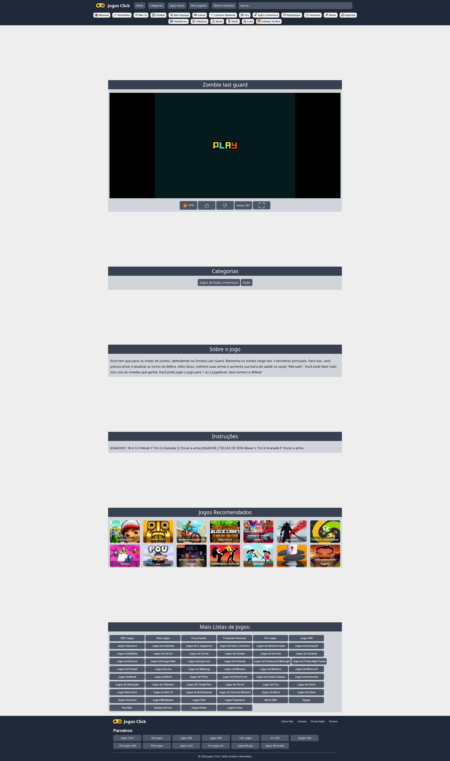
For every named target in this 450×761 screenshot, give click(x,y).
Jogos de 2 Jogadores (199, 645)
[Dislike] (225, 205)
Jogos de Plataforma (234, 676)
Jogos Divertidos (127, 692)
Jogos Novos (177, 5)
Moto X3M (271, 700)
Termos (333, 721)
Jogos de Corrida (270, 653)
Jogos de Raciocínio (306, 676)
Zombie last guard (225, 84)
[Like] (207, 205)
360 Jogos (156, 738)
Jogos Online (199, 707)
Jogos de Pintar (198, 676)
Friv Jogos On (216, 745)
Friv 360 (274, 738)
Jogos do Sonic (306, 692)
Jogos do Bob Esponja (199, 692)
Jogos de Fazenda (235, 661)
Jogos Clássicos (127, 645)
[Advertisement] (225, 52)
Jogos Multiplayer (162, 700)
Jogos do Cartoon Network (235, 692)
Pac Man (127, 707)
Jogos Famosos (127, 700)
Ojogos (306, 700)
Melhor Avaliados (224, 5)
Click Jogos (163, 638)
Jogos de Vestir (306, 684)
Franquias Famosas (234, 638)
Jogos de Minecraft (306, 669)
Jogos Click (127, 738)
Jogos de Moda (127, 676)
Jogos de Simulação (127, 684)
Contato (302, 721)
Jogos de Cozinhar (306, 653)
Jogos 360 (306, 638)
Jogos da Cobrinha (163, 645)
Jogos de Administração (270, 645)
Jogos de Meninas (234, 669)
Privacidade (318, 721)
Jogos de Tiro (270, 684)
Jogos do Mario (270, 692)
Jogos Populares (235, 700)
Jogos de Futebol (127, 669)
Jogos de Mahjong (199, 669)
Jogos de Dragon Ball (162, 661)
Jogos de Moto (163, 676)
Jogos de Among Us (306, 645)
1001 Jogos (127, 638)
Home (139, 5)
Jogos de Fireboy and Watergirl (272, 661)
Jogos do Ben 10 (163, 692)
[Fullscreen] (261, 205)
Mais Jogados (199, 5)
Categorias (156, 5)
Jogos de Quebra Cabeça (270, 676)
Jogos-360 (216, 738)
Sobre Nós (287, 721)
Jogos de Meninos (270, 669)
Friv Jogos (270, 638)
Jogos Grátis (234, 707)
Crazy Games (199, 638)
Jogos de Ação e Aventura (219, 282)
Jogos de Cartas (199, 653)
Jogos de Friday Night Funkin (309, 661)
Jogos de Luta (163, 669)
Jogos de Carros (163, 653)
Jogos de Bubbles (127, 653)
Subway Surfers (163, 707)
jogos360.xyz (245, 745)
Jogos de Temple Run (198, 684)
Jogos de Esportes (199, 661)
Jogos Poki (198, 700)
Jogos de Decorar (127, 661)
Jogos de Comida (234, 653)
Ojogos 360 (304, 738)
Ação (246, 282)
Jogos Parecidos (275, 745)
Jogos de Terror (234, 684)
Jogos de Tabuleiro (163, 684)
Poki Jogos (157, 745)
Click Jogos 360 (127, 745)
